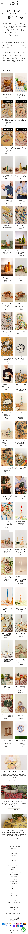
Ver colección (14, 839)
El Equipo (14, 895)
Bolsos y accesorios (14, 846)
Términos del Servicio (14, 879)
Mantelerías (14, 853)
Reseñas (14, 904)
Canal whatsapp (14, 907)
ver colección (14, 780)
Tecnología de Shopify (14, 932)
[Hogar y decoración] (14, 792)
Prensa (14, 867)
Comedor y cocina (14, 855)
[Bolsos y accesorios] (14, 762)
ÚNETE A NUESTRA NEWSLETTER (13, 913)
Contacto (14, 886)
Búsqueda (14, 860)
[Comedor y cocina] (14, 821)
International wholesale (14, 872)
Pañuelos (14, 848)
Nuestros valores (14, 897)
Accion (14, 888)
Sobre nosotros (14, 893)
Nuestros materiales (14, 902)
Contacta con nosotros (14, 865)
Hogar (14, 851)
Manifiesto (14, 900)
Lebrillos (14, 858)
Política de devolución (14, 876)
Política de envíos (14, 874)
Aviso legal (14, 883)
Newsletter (14, 869)
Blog (14, 909)
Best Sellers (14, 844)
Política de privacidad (14, 881)
